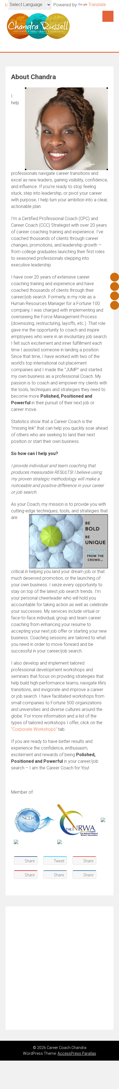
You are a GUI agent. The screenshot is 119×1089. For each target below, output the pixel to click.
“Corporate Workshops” (34, 729)
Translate (97, 4)
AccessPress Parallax (77, 1053)
